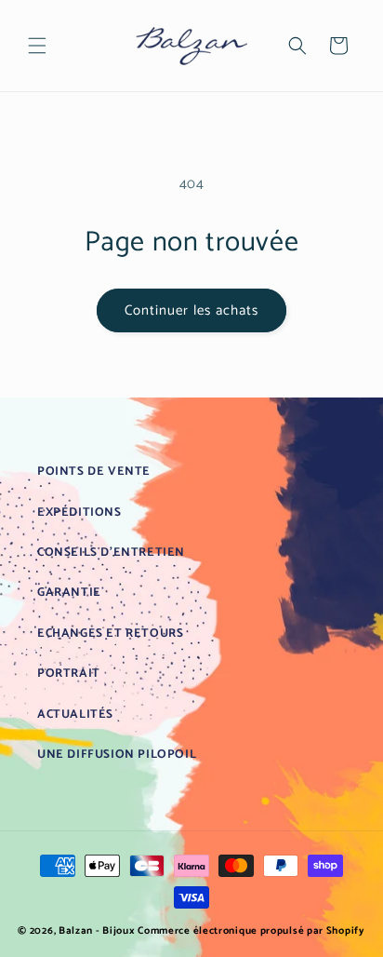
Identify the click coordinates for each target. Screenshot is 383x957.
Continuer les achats (191, 310)
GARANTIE (69, 592)
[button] (37, 45)
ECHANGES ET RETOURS (110, 633)
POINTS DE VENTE (94, 471)
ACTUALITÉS (75, 714)
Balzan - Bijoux (97, 931)
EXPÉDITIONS (79, 512)
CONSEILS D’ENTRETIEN (111, 552)
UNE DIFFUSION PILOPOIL (116, 754)
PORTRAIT (68, 673)
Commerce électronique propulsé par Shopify (251, 931)
